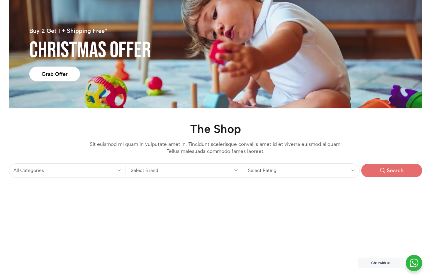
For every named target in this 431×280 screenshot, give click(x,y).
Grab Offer (55, 74)
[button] (391, 170)
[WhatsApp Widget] (414, 263)
